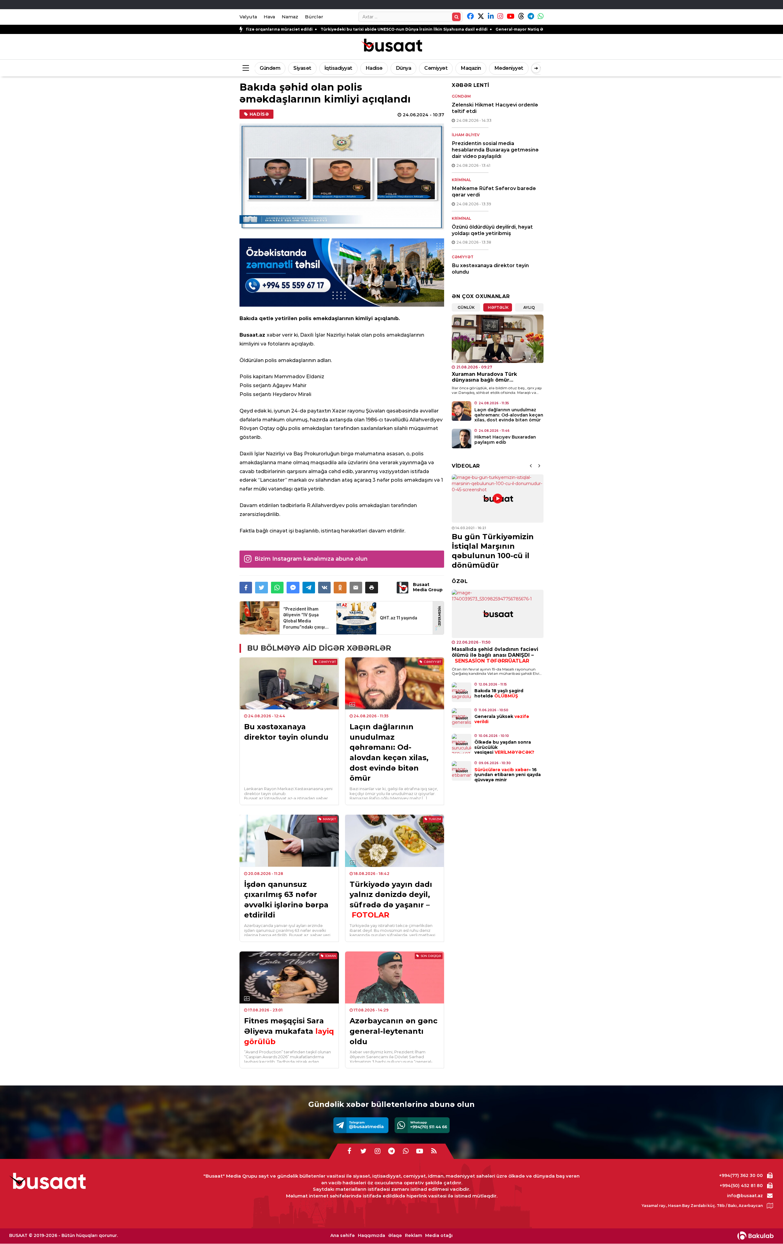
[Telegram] (360, 1125)
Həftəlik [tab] (498, 307)
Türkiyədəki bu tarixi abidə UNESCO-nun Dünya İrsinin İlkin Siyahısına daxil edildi (322, 29)
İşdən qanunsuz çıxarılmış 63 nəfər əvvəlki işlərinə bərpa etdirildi (286, 900)
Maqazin (471, 68)
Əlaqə (395, 1235)
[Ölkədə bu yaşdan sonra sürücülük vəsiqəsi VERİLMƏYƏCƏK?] (461, 743)
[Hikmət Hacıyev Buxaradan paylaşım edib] (461, 438)
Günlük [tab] (466, 307)
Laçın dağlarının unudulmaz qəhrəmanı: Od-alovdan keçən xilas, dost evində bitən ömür (389, 752)
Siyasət (302, 68)
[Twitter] (363, 1151)
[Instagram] (377, 1151)
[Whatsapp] (422, 1125)
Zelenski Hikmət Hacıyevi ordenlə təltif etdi (495, 108)
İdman (330, 956)
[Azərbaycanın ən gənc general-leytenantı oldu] (394, 977)
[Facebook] (349, 1151)
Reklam (413, 1235)
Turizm (435, 819)
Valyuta (248, 17)
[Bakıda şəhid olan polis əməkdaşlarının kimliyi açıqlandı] (341, 177)
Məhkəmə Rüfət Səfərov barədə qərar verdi (494, 191)
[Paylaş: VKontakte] (324, 587)
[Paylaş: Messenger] (293, 587)
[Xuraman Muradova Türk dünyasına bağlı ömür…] (498, 339)
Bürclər (314, 17)
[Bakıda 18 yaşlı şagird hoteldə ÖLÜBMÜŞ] (461, 692)
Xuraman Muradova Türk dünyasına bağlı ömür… (484, 377)
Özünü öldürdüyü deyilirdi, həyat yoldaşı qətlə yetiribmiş (492, 230)
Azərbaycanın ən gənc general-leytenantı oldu (393, 1031)
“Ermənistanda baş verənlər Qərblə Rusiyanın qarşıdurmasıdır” (489, 551)
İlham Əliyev (466, 135)
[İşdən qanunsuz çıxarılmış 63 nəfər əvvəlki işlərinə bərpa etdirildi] (289, 841)
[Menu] (245, 68)
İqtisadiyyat (338, 68)
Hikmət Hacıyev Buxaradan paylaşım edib (505, 439)
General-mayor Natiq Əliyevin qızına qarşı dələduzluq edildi (476, 29)
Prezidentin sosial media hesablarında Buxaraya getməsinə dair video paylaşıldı (495, 149)
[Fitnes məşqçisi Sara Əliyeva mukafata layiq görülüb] (289, 977)
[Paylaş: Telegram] (308, 587)
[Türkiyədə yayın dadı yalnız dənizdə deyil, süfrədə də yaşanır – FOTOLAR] (394, 841)
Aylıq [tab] (529, 307)
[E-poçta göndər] (356, 587)
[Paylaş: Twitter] (261, 587)
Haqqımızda (371, 1235)
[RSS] (434, 1151)
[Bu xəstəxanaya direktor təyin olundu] (289, 683)
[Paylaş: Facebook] (245, 587)
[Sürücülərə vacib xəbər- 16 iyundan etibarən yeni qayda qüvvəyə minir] (461, 771)
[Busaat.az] (391, 46)
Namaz (290, 17)
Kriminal (461, 179)
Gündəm (270, 68)
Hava (269, 17)
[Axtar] (456, 17)
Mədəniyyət (508, 68)
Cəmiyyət (435, 68)
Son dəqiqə (431, 956)
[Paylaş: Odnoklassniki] (340, 587)
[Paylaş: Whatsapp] (277, 587)
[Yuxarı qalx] (766, 1227)
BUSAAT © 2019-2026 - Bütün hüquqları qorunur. (63, 1235)
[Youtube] (420, 1151)
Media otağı (439, 1235)
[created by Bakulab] (755, 1235)
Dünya (403, 68)
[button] (371, 587)
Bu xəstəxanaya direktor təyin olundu (286, 732)
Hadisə (374, 68)
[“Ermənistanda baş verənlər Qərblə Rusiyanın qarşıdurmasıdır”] (498, 498)
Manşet (329, 819)
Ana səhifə (342, 1235)
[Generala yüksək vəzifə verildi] (461, 718)
